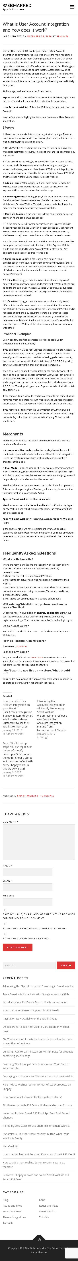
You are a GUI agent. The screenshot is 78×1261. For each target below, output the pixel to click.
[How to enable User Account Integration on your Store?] (20, 717)
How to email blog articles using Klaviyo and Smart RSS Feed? (39, 1154)
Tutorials (47, 795)
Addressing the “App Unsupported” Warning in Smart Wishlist (38, 986)
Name (8, 865)
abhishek (63, 36)
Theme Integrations (14, 1217)
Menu (72, 6)
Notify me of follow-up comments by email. (34, 928)
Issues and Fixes (12, 1205)
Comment (11, 821)
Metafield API (11, 1146)
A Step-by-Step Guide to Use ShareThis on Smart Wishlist (36, 1125)
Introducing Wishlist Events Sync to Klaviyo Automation (35, 1002)
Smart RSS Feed (12, 1211)
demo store (37, 657)
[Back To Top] (39, 1239)
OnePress (52, 1248)
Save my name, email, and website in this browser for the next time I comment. (39, 916)
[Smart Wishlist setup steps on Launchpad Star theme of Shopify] (20, 759)
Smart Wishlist (27, 795)
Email (8, 880)
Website (8, 895)
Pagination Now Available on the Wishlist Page (30, 1018)
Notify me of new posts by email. (27, 938)
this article (21, 646)
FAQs (42, 1200)
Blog (5, 1200)
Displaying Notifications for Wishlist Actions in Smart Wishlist (38, 1076)
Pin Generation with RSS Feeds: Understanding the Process (37, 1105)
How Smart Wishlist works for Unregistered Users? (32, 1097)
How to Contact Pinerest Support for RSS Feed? (31, 1010)
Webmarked (17, 5)
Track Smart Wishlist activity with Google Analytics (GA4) (36, 994)
